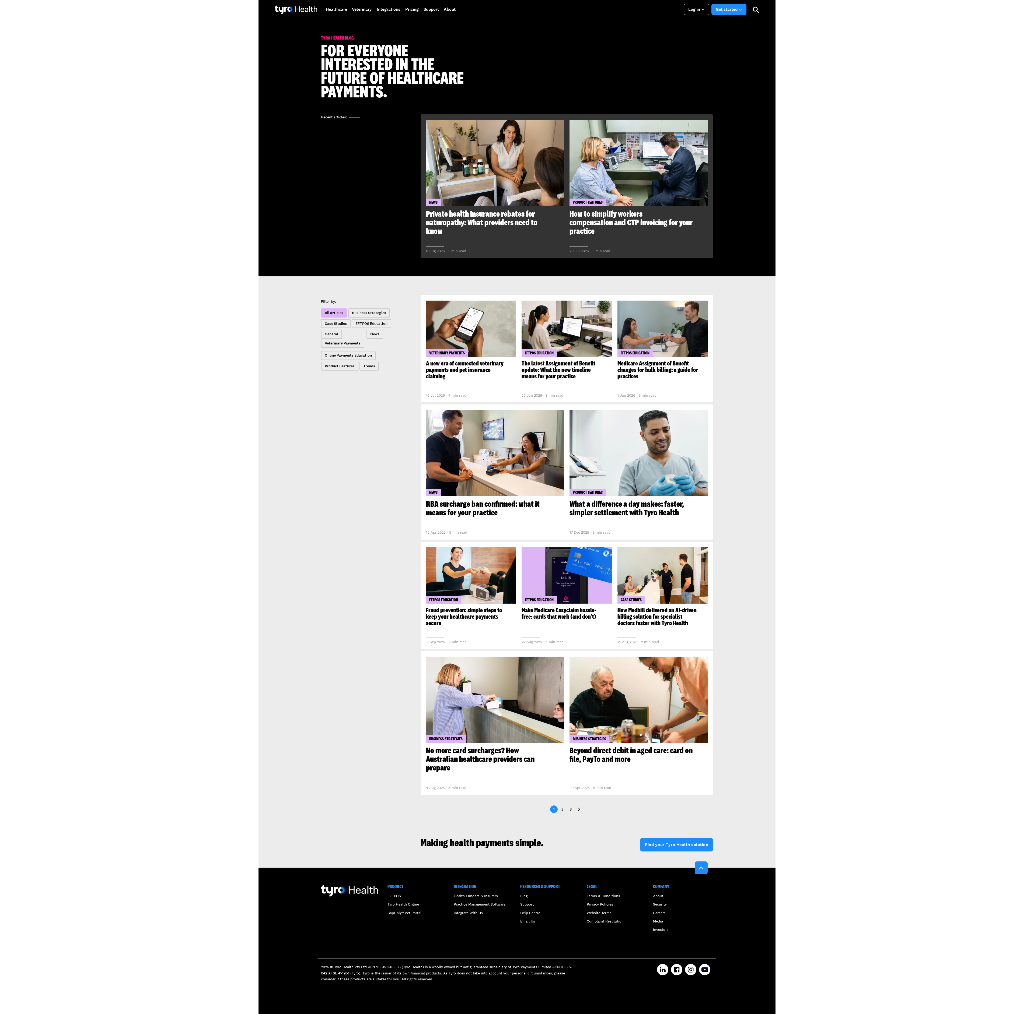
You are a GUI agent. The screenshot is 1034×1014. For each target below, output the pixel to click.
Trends (369, 366)
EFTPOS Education (371, 323)
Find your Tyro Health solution (676, 844)
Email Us (527, 921)
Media (658, 921)
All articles (334, 312)
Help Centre (530, 912)
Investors (661, 929)
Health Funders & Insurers (476, 895)
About (658, 895)
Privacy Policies (600, 904)
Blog (524, 895)
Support (527, 904)
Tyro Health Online (403, 904)
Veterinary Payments (343, 343)
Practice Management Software (479, 904)
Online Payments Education (348, 355)
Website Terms (599, 912)
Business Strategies (369, 312)
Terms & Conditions (603, 895)
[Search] (756, 9)
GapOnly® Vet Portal (404, 912)
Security (660, 904)
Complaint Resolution (605, 921)
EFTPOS (394, 895)
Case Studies (336, 323)
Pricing (412, 9)
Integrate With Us (468, 912)
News (374, 334)
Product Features (340, 366)
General (331, 334)
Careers (659, 912)
